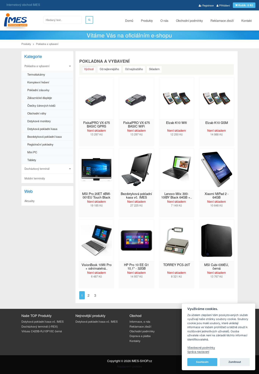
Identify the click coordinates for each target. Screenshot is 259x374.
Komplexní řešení (38, 82)
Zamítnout (234, 361)
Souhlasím (202, 361)
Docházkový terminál (36, 169)
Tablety (31, 160)
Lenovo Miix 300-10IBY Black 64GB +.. (176, 196)
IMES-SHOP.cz (142, 361)
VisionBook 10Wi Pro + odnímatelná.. (96, 267)
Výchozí (89, 69)
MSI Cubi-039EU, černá (216, 267)
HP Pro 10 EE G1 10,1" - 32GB (136, 267)
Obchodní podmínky (189, 20)
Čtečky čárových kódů (41, 105)
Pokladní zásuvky (38, 90)
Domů (129, 20)
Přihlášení (224, 5)
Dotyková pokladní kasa (42, 129)
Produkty (147, 20)
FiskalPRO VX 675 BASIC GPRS (96, 124)
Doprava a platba (140, 336)
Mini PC (32, 152)
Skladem (154, 69)
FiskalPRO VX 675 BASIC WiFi (136, 124)
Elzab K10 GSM (216, 123)
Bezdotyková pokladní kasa (44, 136)
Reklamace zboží (222, 20)
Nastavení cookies (129, 366)
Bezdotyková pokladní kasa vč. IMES (136, 196)
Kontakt (246, 20)
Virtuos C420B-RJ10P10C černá (41, 331)
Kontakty (135, 341)
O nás (164, 20)
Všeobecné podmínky (201, 347)
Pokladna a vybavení (36, 66)
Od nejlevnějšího (109, 69)
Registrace (208, 5)
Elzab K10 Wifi (176, 123)
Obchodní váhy (36, 113)
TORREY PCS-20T (176, 265)
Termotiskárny (36, 74)
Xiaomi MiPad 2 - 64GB (217, 196)
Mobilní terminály (34, 178)
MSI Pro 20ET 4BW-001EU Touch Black (96, 196)
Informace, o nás (140, 321)
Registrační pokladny (40, 144)
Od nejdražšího (134, 69)
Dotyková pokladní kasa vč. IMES (42, 321)
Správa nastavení (198, 351)
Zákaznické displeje (39, 98)
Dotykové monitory (39, 121)
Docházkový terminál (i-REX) (39, 326)
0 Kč (245, 5)
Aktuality (29, 201)
